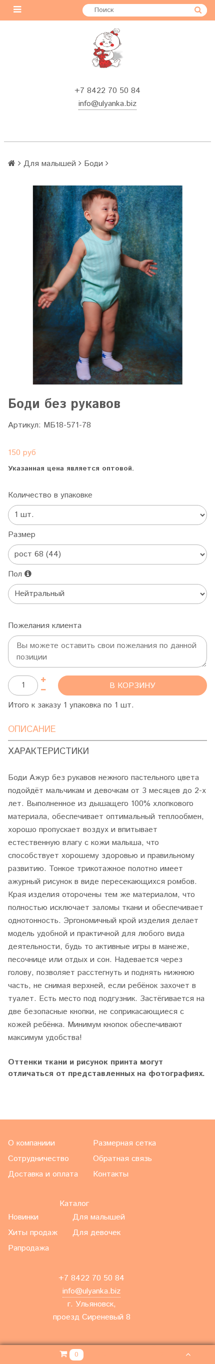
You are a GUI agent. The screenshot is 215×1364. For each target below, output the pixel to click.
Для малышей (50, 164)
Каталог (74, 1204)
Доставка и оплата (43, 1174)
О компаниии (31, 1143)
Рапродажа (28, 1248)
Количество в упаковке (50, 495)
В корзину (133, 686)
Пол (16, 574)
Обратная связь (122, 1158)
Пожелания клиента (45, 626)
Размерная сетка (124, 1143)
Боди (93, 164)
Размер (22, 534)
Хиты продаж (33, 1232)
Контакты (110, 1174)
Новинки (23, 1217)
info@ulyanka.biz (107, 104)
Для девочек (96, 1232)
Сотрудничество (38, 1158)
